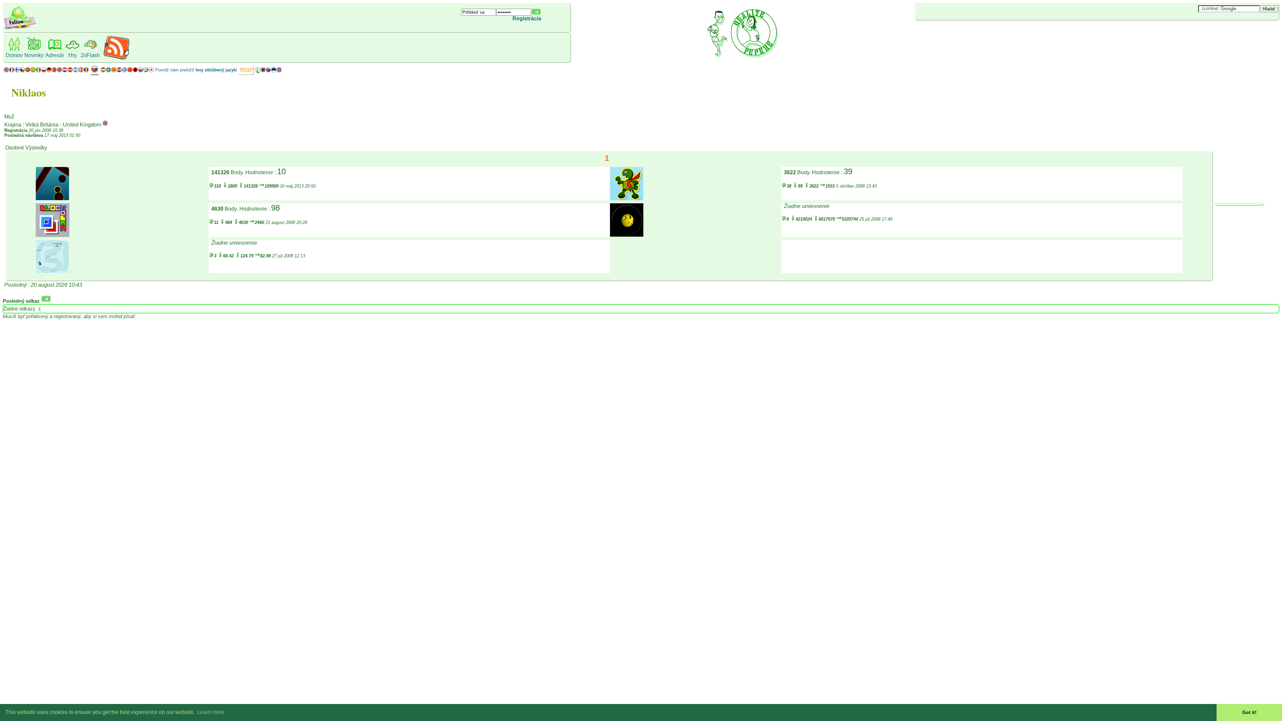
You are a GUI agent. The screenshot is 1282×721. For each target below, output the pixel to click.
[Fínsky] (17, 71)
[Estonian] (273, 71)
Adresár (54, 55)
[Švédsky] (108, 71)
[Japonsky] (151, 71)
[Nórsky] (59, 71)
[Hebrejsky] (75, 71)
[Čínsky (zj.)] (130, 71)
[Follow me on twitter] (20, 28)
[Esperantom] (146, 71)
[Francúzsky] (11, 71)
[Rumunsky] (86, 71)
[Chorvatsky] (119, 71)
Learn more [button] (210, 712)
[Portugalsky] (30, 71)
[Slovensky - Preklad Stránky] (94, 71)
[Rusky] (140, 71)
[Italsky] (38, 71)
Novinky (34, 55)
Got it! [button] (1249, 712)
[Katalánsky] (114, 71)
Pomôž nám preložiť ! (196, 69)
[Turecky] (54, 71)
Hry (72, 55)
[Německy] (48, 71)
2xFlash (90, 55)
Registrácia (526, 18)
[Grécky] (124, 71)
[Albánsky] (135, 71)
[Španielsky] (70, 71)
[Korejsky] (263, 71)
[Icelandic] (279, 71)
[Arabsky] (257, 71)
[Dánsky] (80, 71)
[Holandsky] (64, 71)
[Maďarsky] (103, 71)
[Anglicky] (6, 71)
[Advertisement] (955, 31)
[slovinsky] (268, 71)
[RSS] (116, 58)
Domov (14, 55)
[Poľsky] (43, 71)
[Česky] (22, 71)
